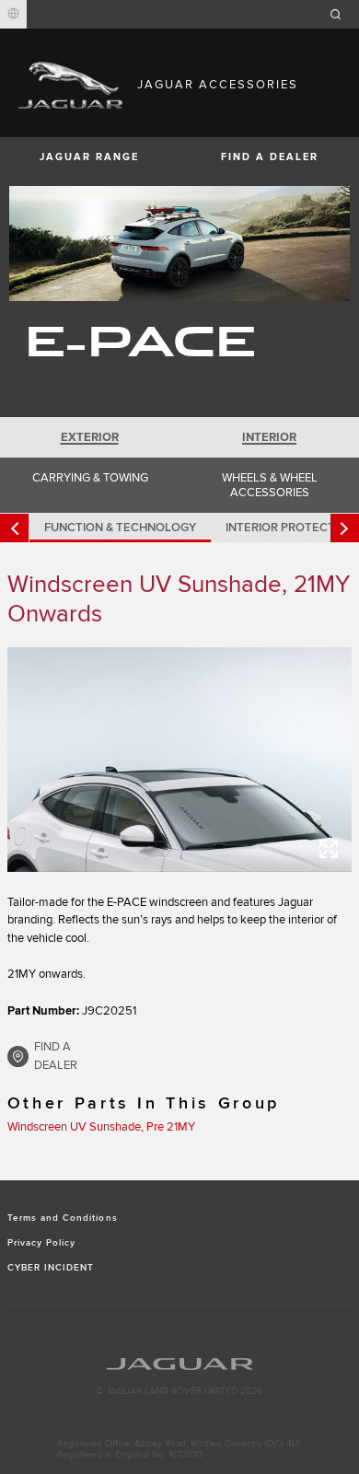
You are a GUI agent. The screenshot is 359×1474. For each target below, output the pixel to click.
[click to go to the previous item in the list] (14, 528)
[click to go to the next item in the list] (344, 528)
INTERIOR (269, 437)
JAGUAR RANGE (89, 157)
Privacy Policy (41, 1242)
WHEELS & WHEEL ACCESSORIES (270, 485)
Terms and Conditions (62, 1218)
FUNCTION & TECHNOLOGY (120, 527)
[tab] (90, 437)
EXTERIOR (90, 437)
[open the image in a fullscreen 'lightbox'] (179, 759)
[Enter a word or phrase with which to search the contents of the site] (341, 14)
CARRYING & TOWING (90, 477)
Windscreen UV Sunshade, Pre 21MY (101, 1127)
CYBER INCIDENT (51, 1267)
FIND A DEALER (269, 157)
